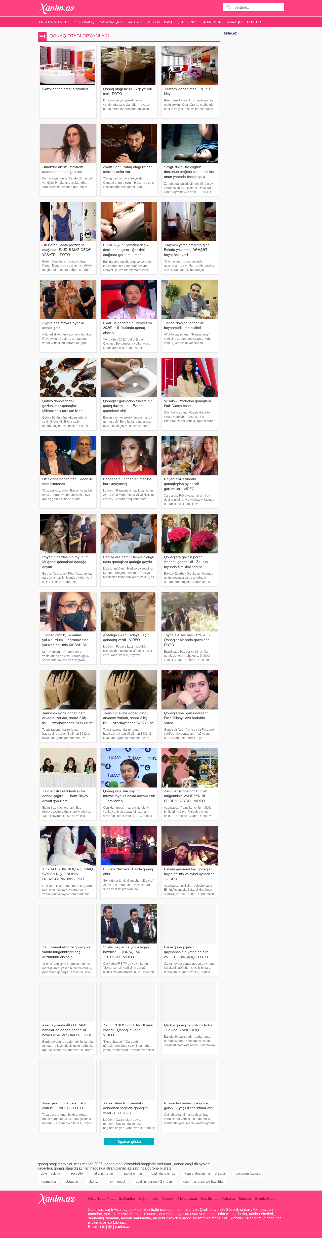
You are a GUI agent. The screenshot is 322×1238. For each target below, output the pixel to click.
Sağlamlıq (84, 22)
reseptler (77, 1173)
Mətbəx (135, 22)
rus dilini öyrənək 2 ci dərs (154, 1181)
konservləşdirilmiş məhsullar (205, 1173)
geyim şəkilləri (51, 1173)
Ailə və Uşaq (160, 22)
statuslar (71, 1181)
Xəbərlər (212, 22)
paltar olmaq (133, 1173)
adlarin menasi (103, 1173)
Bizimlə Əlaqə (265, 1198)
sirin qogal (117, 1181)
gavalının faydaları (248, 1173)
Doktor (254, 22)
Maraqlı (234, 22)
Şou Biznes (187, 22)
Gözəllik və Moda (53, 22)
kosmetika (48, 1181)
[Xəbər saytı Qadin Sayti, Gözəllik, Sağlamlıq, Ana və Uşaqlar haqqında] (57, 9)
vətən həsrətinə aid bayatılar (203, 1181)
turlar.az (230, 33)
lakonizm (94, 1181)
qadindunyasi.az (163, 1173)
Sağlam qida (111, 22)
